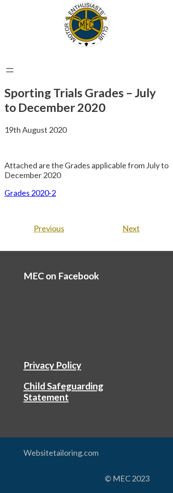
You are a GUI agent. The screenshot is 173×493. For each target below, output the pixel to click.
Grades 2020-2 (30, 193)
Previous (49, 228)
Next (131, 228)
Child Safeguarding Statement (63, 391)
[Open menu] (9, 70)
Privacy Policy (52, 364)
